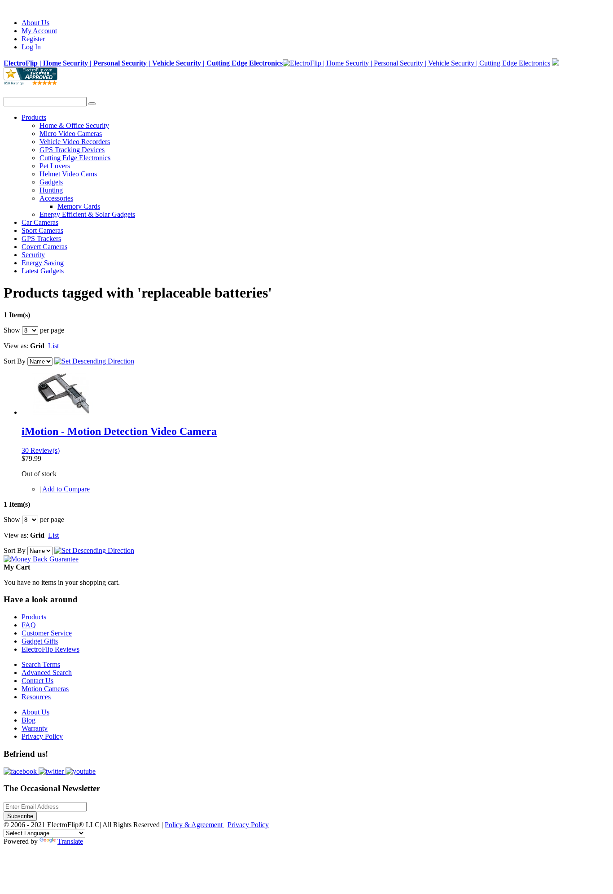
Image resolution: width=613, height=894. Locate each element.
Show (12, 330)
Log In (31, 47)
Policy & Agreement (194, 824)
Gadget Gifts (40, 641)
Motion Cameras (45, 688)
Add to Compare (66, 489)
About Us (35, 22)
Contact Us (37, 680)
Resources (36, 697)
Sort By (15, 361)
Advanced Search (47, 672)
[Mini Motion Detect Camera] (61, 412)
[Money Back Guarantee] (41, 559)
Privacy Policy (42, 736)
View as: (16, 346)
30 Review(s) (41, 450)
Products (34, 617)
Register (33, 39)
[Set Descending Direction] (94, 361)
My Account (39, 31)
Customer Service (47, 633)
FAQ (29, 625)
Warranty (35, 728)
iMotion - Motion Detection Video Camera (119, 431)
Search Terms (41, 664)
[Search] (92, 103)
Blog (28, 720)
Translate (70, 841)
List (53, 346)
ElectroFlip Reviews (50, 649)
